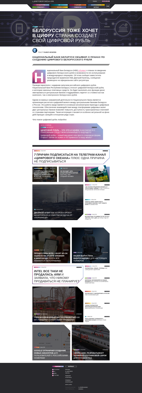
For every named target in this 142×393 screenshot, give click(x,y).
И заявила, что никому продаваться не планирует (57, 276)
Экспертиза (50, 127)
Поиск (95, 1)
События (41, 26)
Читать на (46, 125)
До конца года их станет (97, 218)
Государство (40, 5)
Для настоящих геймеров (90, 258)
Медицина (88, 303)
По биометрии (96, 203)
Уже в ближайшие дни (97, 294)
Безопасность (96, 5)
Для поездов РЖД (89, 355)
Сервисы (36, 347)
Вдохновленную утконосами (94, 307)
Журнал (96, 7)
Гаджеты (36, 250)
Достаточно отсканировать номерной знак (96, 282)
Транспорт (40, 7)
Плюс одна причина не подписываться (70, 158)
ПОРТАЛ (58, 366)
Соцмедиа (77, 5)
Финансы (35, 26)
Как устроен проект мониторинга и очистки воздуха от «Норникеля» (53, 215)
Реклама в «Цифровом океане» (69, 371)
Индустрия (88, 184)
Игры (74, 252)
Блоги (59, 7)
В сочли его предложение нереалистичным (97, 188)
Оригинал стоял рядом (95, 320)
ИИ (59, 5)
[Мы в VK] (105, 1)
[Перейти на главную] (43, 1)
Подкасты (77, 7)
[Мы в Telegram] (103, 1)
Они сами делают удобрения (96, 269)
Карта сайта (68, 384)
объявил (82, 70)
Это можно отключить (44, 175)
